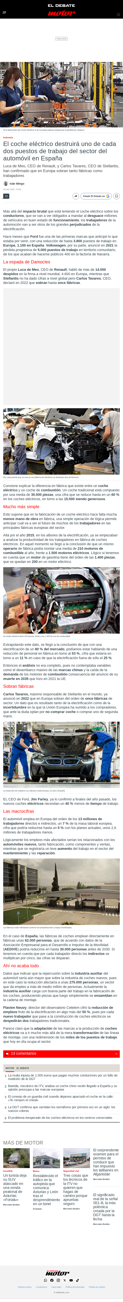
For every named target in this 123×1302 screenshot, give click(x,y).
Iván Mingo (17, 183)
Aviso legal (56, 1287)
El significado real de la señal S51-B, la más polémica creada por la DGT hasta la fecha (105, 1207)
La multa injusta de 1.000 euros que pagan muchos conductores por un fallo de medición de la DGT (62, 1077)
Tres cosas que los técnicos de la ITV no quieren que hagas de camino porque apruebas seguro (75, 1189)
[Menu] (3, 7)
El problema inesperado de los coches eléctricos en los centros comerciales (60, 1117)
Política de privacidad (75, 1287)
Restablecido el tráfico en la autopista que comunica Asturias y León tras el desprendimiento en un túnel (46, 1190)
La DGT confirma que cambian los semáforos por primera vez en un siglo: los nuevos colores (61, 1109)
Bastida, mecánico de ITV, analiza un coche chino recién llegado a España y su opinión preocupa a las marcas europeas (62, 1087)
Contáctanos (41, 1287)
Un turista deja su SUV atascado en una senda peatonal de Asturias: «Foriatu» (15, 1187)
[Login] (118, 15)
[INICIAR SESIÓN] (118, 15)
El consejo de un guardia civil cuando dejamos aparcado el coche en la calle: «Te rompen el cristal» (60, 1098)
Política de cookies (97, 1287)
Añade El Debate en (94, 196)
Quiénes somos (25, 1287)
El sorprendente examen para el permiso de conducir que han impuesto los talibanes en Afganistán (106, 1162)
